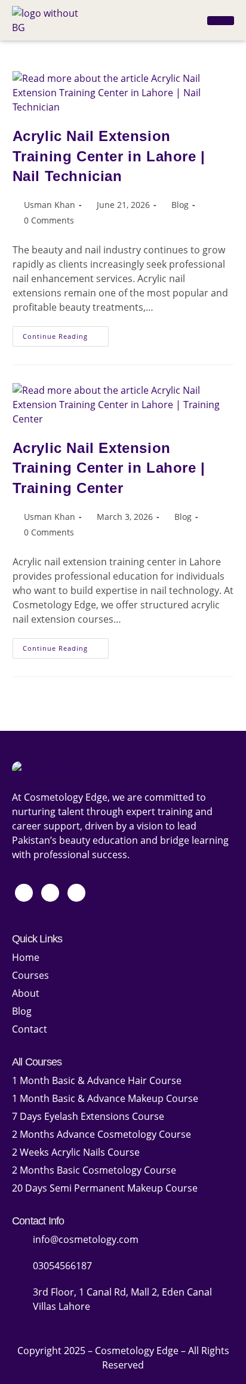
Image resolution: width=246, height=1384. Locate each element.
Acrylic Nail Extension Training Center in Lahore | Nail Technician (109, 156)
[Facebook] (24, 893)
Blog (180, 204)
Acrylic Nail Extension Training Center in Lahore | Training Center (109, 468)
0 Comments (49, 220)
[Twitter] (50, 893)
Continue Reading (66, 333)
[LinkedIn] (76, 893)
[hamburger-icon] (220, 20)
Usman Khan (49, 204)
